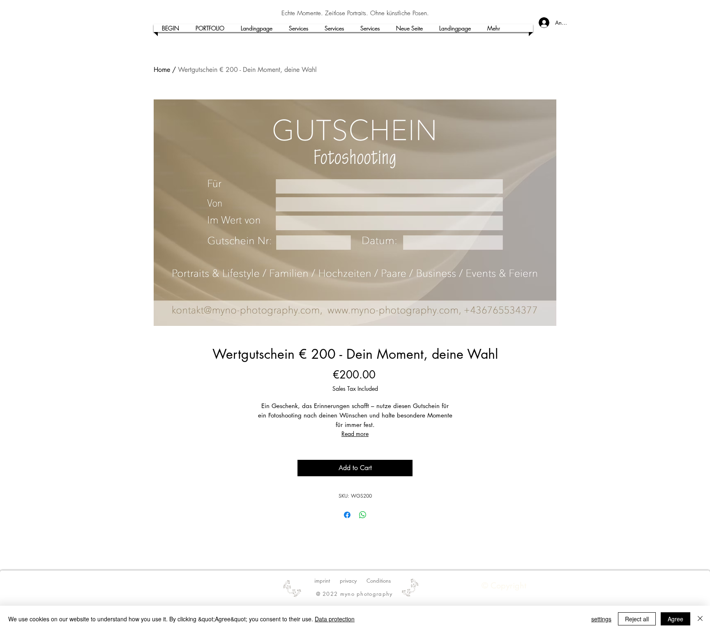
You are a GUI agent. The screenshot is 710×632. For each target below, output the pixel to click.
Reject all (637, 619)
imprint (322, 580)
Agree (675, 619)
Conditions (379, 580)
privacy (348, 580)
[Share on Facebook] (347, 515)
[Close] (700, 618)
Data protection (335, 619)
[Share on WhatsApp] (363, 515)
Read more (355, 434)
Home (162, 69)
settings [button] (601, 619)
